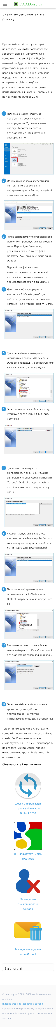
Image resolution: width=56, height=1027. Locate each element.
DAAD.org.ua (30, 4)
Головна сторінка (11, 1003)
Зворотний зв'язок (33, 1003)
